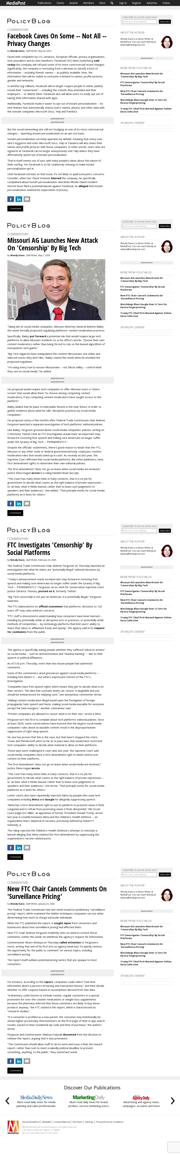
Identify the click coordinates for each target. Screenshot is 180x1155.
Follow (166, 3)
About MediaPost (31, 1121)
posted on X (46, 591)
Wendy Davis (17, 50)
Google (49, 799)
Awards (73, 3)
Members (88, 3)
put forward (38, 336)
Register (136, 3)
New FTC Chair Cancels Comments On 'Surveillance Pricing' (141, 93)
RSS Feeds (77, 1121)
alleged (83, 186)
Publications (44, 3)
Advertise (152, 3)
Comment (15, 208)
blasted (56, 178)
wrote (35, 473)
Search (112, 3)
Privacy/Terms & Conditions (109, 1121)
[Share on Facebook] (10, 199)
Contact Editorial (61, 1121)
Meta (35, 799)
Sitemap (89, 1121)
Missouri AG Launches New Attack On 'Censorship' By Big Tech (141, 75)
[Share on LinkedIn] (18, 199)
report (48, 982)
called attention (70, 942)
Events (60, 3)
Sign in (123, 3)
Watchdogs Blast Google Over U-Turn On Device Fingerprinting (143, 101)
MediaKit (46, 1121)
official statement (51, 606)
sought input (62, 923)
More (102, 3)
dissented (69, 1034)
